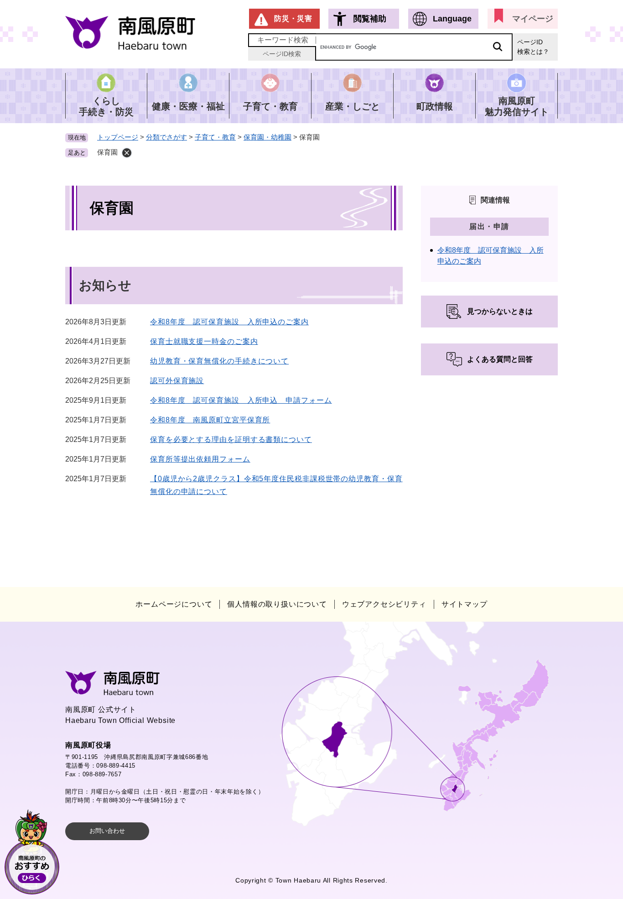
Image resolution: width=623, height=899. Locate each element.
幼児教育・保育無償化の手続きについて (219, 361)
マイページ (532, 18)
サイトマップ (464, 604)
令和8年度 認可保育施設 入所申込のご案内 (229, 322)
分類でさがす (166, 137)
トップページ (117, 137)
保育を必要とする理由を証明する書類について (231, 439)
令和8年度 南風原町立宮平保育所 (210, 420)
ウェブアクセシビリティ (384, 604)
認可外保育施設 (177, 381)
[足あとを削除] (126, 152)
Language (452, 18)
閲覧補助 (369, 18)
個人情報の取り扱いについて (277, 604)
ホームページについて (173, 604)
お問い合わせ (107, 830)
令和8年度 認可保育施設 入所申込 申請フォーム (241, 400)
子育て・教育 (215, 137)
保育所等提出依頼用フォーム (200, 459)
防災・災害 (293, 18)
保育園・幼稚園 (267, 137)
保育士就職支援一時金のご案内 (204, 341)
